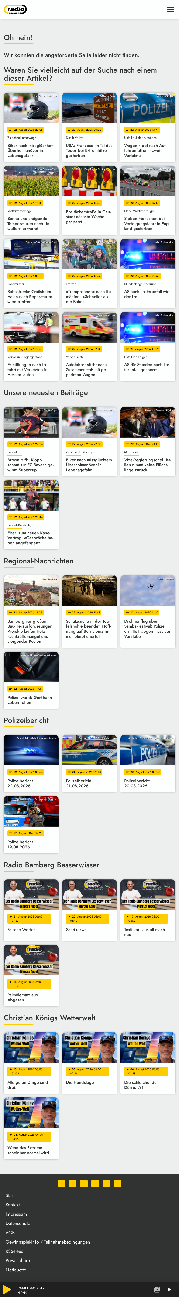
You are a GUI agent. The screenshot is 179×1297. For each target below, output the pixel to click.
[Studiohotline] (117, 1183)
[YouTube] (95, 1183)
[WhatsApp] (61, 1183)
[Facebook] (72, 1183)
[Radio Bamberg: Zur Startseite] (84, 9)
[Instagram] (84, 1183)
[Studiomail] (106, 1183)
